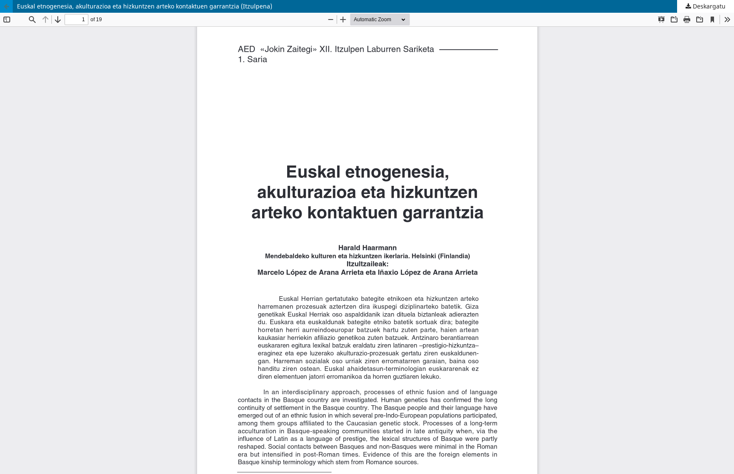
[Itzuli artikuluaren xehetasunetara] (6, 6)
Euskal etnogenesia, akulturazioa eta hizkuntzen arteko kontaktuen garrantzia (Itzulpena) (144, 6)
